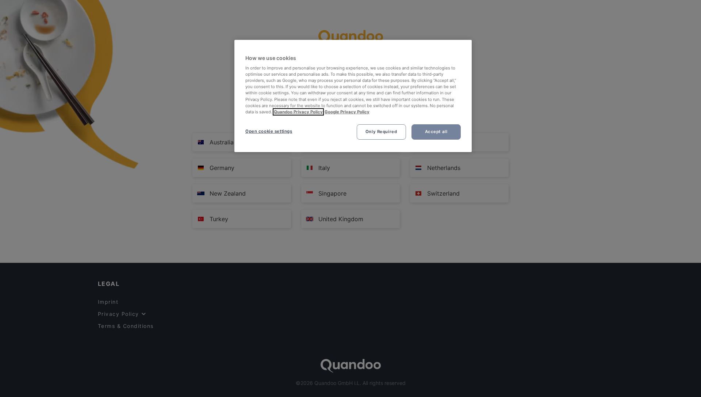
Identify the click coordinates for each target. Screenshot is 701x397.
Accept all (436, 131)
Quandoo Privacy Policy (298, 111)
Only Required (381, 131)
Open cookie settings (268, 131)
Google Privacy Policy (347, 111)
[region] (353, 96)
